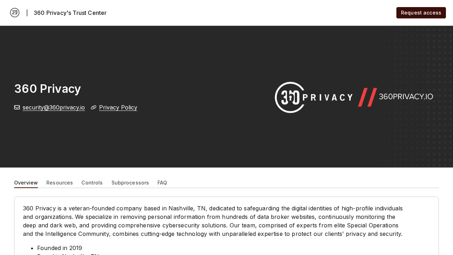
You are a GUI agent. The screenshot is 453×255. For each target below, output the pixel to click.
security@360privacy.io (54, 107)
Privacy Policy (118, 107)
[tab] (26, 182)
